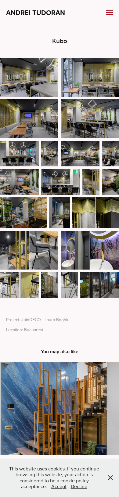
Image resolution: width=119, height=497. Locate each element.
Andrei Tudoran (35, 12)
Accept (59, 486)
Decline (79, 486)
